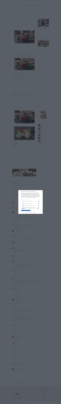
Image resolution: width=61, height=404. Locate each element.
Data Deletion (27, 212)
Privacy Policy (34, 212)
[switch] (38, 201)
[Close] (41, 191)
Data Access (30, 212)
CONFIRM (26, 210)
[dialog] (30, 202)
